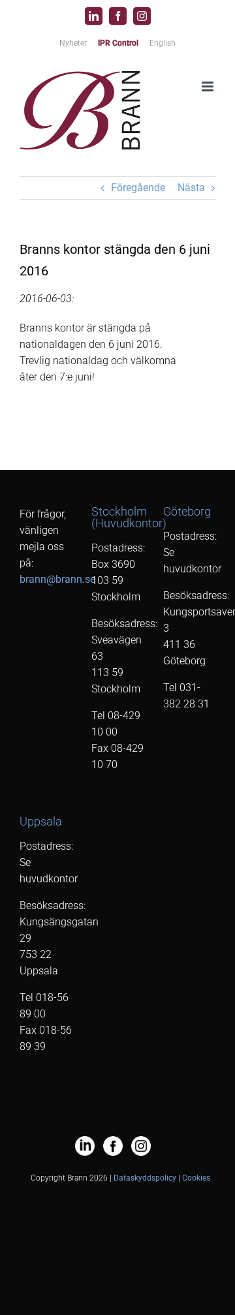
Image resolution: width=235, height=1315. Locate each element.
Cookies (196, 1178)
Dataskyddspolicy (145, 1178)
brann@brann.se (57, 579)
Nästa (191, 187)
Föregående (138, 187)
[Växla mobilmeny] (208, 86)
